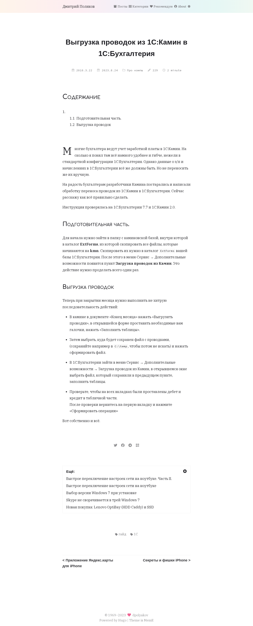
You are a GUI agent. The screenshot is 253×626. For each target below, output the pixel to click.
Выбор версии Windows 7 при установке (101, 493)
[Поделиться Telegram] (130, 445)
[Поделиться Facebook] (123, 445)
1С (136, 534)
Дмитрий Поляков (78, 6)
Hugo (122, 620)
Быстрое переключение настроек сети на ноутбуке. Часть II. (119, 478)
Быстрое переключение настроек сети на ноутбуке (111, 485)
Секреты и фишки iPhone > (167, 560)
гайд (122, 534)
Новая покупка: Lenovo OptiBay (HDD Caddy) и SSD (110, 507)
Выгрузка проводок (93, 124)
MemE (149, 620)
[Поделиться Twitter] (115, 445)
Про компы (135, 70)
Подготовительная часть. (98, 118)
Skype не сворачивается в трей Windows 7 (103, 500)
